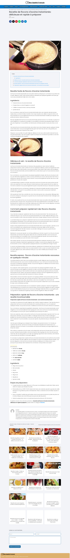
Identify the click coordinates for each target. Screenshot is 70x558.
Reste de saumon (34, 6)
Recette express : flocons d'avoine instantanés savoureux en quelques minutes (31, 83)
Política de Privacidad (23, 556)
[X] (13, 21)
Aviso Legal (16, 556)
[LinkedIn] (22, 21)
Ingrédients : (18, 78)
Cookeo (58, 6)
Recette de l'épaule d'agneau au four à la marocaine (49, 424)
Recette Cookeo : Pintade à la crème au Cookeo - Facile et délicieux (22, 425)
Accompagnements (24, 6)
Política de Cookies (9, 556)
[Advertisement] (35, 32)
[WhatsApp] (19, 21)
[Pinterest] (16, 21)
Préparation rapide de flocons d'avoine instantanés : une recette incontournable (31, 85)
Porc (54, 6)
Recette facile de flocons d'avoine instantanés (24, 76)
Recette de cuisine (43, 6)
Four (50, 6)
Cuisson (11, 6)
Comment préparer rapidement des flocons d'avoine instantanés (28, 81)
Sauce (16, 6)
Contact (63, 6)
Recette (6, 6)
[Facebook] (10, 21)
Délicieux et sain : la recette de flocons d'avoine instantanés (27, 80)
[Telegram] (25, 21)
